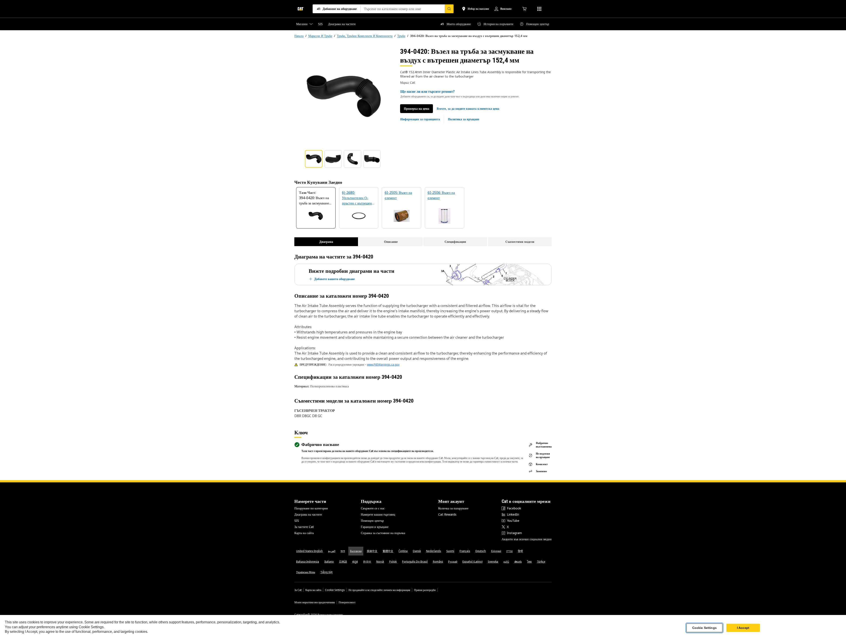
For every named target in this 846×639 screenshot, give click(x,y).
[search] (449, 8)
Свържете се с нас (373, 508)
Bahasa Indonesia (307, 561)
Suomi (450, 551)
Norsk (380, 561)
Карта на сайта (304, 533)
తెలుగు (518, 561)
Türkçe (541, 561)
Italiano (329, 561)
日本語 (343, 561)
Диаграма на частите (308, 514)
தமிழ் (506, 561)
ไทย (529, 561)
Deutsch (480, 551)
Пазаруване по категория (311, 508)
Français (465, 551)
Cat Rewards (447, 514)
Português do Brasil (415, 561)
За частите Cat (304, 527)
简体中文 (372, 551)
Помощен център (372, 520)
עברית (509, 551)
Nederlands (433, 551)
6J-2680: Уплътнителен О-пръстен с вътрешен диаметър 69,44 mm (357, 198)
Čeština (403, 551)
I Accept (743, 628)
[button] (468, 108)
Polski (393, 561)
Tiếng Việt (326, 572)
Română (438, 561)
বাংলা (343, 551)
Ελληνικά (496, 551)
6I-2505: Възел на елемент (398, 195)
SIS (296, 520)
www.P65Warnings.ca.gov (383, 364)
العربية (331, 551)
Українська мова (305, 572)
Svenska (493, 561)
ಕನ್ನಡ (355, 561)
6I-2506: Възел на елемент (441, 195)
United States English (309, 551)
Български (356, 551)
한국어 (367, 561)
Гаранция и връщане (374, 527)
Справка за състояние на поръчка (383, 533)
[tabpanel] (343, 96)
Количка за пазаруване (453, 508)
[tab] (314, 159)
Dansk (417, 551)
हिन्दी (520, 551)
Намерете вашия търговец (378, 514)
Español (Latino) (472, 561)
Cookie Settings (335, 590)
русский (452, 561)
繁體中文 (388, 551)
